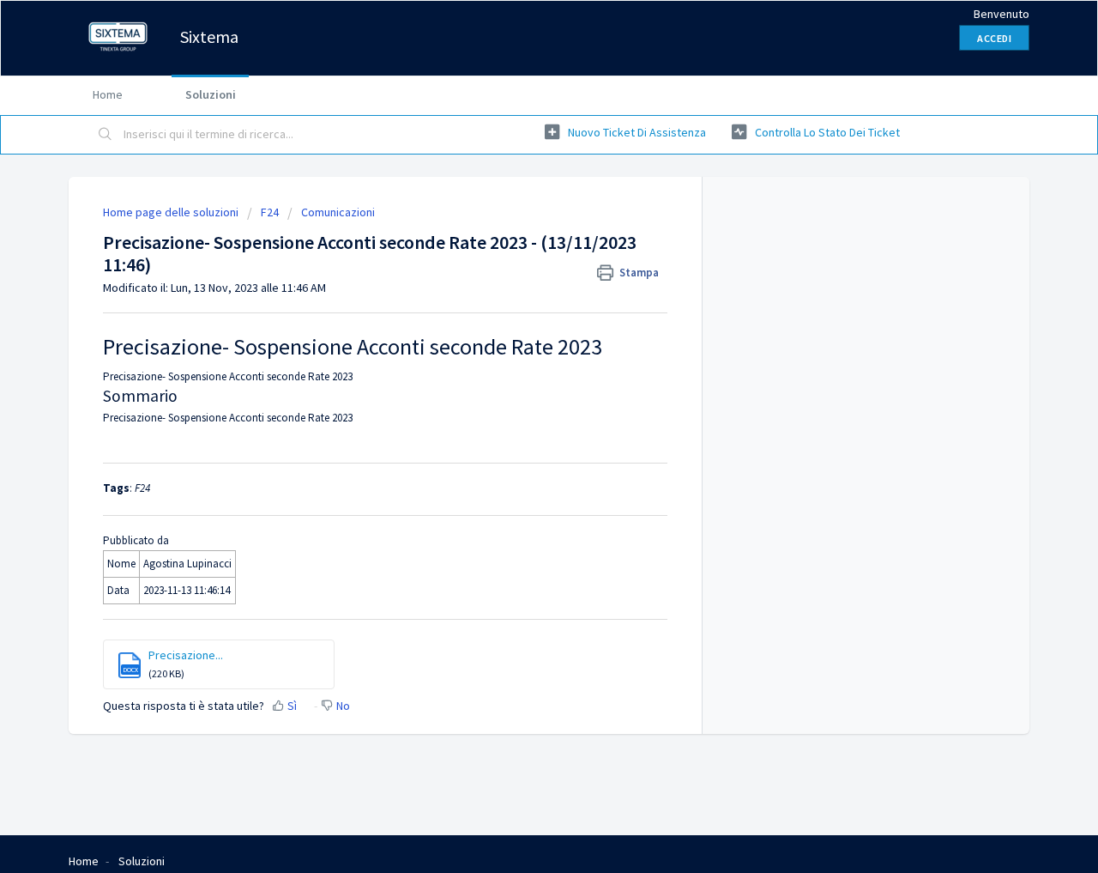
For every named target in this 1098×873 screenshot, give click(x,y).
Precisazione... (185, 655)
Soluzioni (210, 94)
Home (108, 94)
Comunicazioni (338, 212)
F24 (270, 212)
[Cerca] (105, 135)
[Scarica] (517, 209)
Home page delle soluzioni (172, 212)
